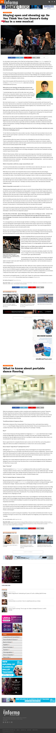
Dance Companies (8, 654)
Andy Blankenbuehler (16, 282)
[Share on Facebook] (12, 57)
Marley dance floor (31, 522)
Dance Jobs (6, 657)
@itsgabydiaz (37, 277)
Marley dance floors (41, 522)
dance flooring (39, 521)
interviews (44, 282)
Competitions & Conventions (11, 637)
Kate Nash (49, 282)
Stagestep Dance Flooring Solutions (27, 523)
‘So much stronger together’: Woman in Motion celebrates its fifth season (10, 305)
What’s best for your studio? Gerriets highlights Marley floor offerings (27, 546)
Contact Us (23, 729)
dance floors (47, 521)
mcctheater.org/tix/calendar (9, 277)
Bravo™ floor (13, 449)
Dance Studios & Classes (10, 639)
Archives (29, 729)
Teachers (5, 649)
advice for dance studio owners (19, 521)
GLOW (39, 282)
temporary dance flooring (16, 524)
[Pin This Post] (28, 57)
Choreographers (7, 652)
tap (16, 102)
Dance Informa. (17, 280)
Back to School (7, 642)
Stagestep (5, 426)
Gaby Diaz (41, 61)
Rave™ (34, 433)
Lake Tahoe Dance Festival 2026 (44, 304)
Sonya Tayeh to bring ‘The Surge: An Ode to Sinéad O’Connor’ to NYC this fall (27, 305)
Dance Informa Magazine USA (8, 729)
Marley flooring (22, 482)
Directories (35, 729)
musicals (5, 283)
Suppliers (5, 644)
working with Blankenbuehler (15, 82)
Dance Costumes (8, 647)
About (18, 729)
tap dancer (17, 283)
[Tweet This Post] (20, 57)
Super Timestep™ (18, 469)
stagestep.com (18, 519)
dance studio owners (19, 522)
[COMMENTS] (44, 57)
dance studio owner (8, 522)
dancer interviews (27, 282)
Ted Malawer (23, 283)
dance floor (31, 521)
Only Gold (10, 283)
